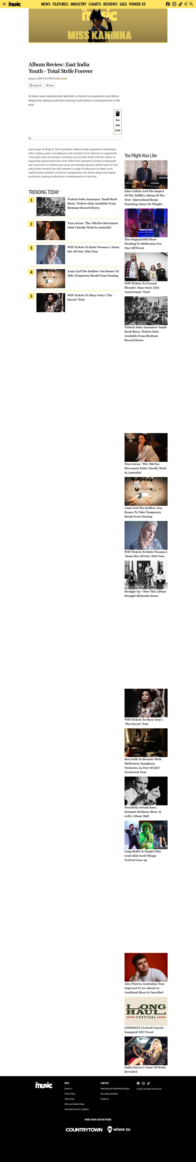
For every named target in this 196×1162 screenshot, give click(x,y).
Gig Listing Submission (109, 1093)
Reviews (110, 4)
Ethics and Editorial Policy (75, 1104)
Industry (78, 4)
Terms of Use (69, 1099)
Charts (95, 4)
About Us (68, 1088)
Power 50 (137, 4)
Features (60, 4)
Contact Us (105, 1099)
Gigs (123, 4)
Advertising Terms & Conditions (77, 1109)
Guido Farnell (61, 78)
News (45, 4)
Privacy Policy (70, 1093)
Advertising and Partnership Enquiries (115, 1088)
